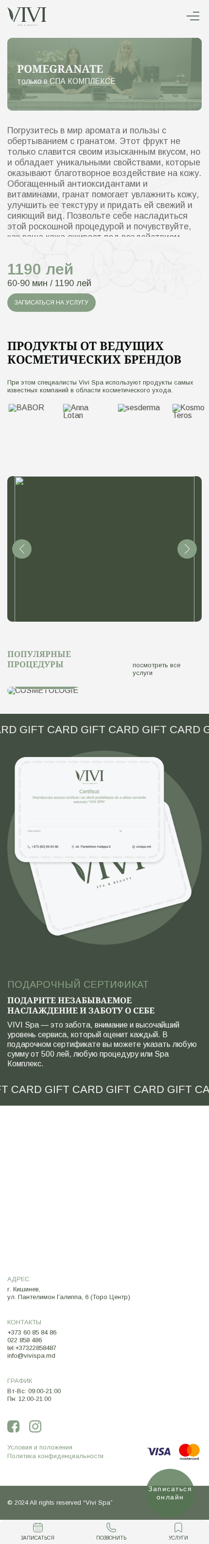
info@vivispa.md (31, 1355)
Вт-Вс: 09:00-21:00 (34, 1391)
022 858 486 (24, 1340)
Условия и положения (39, 1447)
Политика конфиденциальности (55, 1456)
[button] (22, 549)
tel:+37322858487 (31, 1347)
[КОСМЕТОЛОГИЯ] (104, 690)
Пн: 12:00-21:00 (29, 1398)
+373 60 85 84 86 (31, 1332)
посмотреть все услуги (156, 668)
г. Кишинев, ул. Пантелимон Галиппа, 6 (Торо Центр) (68, 1293)
